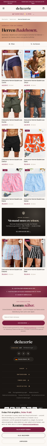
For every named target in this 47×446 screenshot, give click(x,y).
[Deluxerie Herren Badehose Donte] (12, 103)
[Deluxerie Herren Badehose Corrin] (12, 64)
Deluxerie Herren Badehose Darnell (34, 121)
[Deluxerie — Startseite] (23, 8)
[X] (28, 354)
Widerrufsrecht (34, 392)
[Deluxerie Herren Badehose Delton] (12, 143)
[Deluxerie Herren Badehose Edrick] (34, 182)
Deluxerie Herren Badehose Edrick (34, 200)
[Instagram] (19, 354)
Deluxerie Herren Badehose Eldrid (12, 200)
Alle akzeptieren (23, 429)
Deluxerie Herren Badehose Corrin (12, 81)
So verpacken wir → (23, 231)
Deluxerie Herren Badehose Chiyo (34, 81)
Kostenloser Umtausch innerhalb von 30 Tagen (33, 2)
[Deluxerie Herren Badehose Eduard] (12, 253)
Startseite (5, 19)
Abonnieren (23, 323)
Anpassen (23, 441)
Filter (13, 44)
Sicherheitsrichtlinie (38, 395)
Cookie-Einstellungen (23, 398)
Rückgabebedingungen (20, 392)
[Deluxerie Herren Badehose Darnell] (34, 103)
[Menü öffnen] (3, 8)
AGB (9, 392)
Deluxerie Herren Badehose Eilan (34, 270)
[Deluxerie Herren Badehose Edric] (34, 143)
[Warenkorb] (43, 8)
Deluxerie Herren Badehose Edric (34, 160)
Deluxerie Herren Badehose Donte (12, 121)
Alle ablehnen (23, 435)
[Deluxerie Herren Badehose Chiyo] (34, 64)
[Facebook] (23, 354)
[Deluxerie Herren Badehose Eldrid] (12, 182)
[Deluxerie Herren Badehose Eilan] (34, 253)
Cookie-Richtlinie (24, 395)
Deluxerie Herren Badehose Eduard (12, 270)
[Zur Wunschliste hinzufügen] (20, 52)
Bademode (13, 19)
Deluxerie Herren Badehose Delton (12, 160)
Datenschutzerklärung (30, 327)
